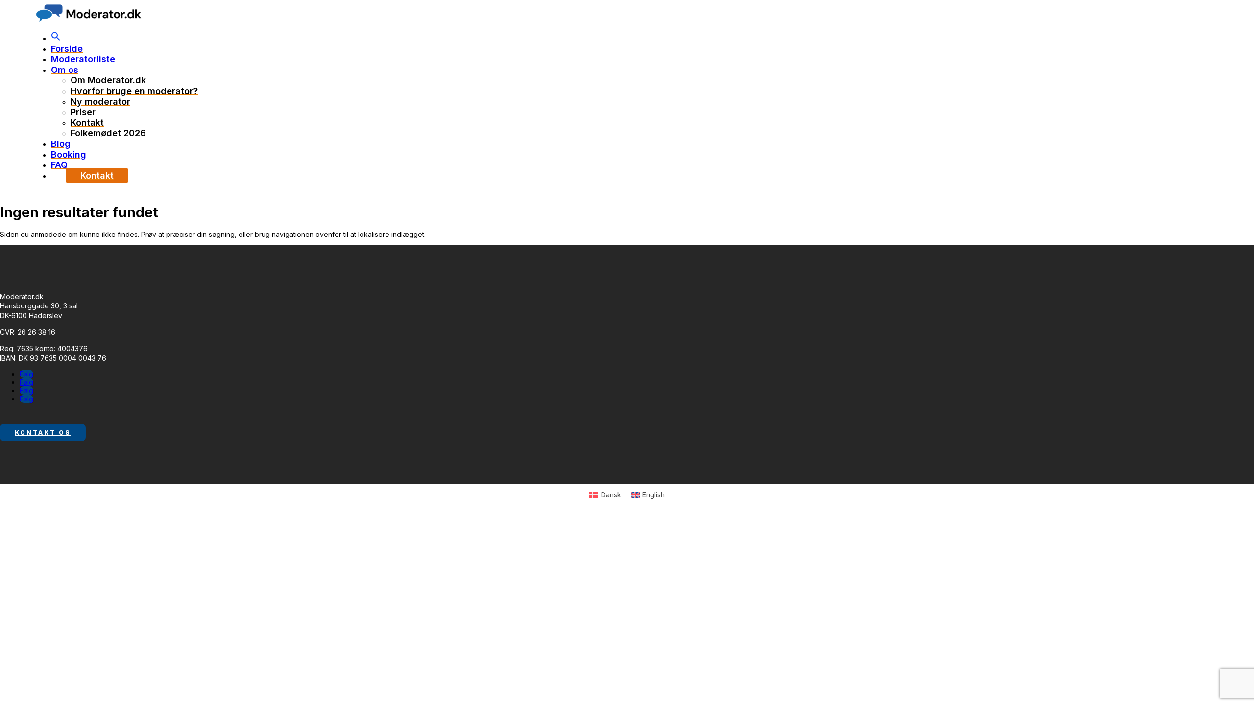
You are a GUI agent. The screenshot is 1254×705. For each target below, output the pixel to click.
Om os (64, 70)
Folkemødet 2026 (108, 133)
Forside (67, 49)
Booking (68, 154)
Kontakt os (43, 432)
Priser (83, 112)
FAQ (59, 165)
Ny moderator (100, 101)
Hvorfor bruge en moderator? (134, 91)
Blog (61, 144)
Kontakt (87, 123)
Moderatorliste (83, 59)
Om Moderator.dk (108, 80)
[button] (56, 38)
